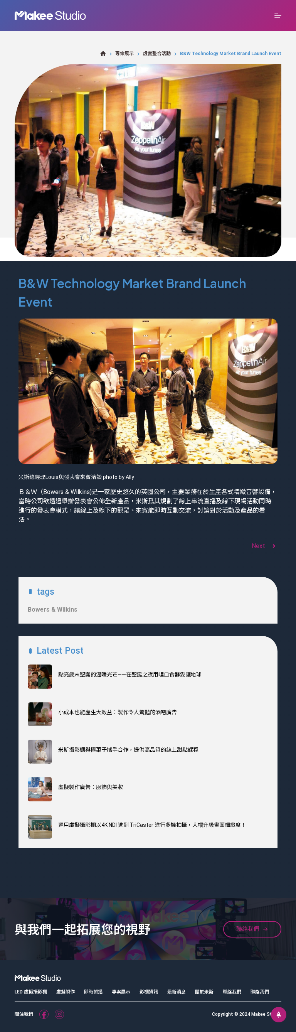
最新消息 (176, 992)
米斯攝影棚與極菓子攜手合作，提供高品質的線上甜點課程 (128, 750)
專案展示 (121, 992)
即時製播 (93, 992)
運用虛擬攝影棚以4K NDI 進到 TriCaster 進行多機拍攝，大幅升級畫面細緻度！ (152, 825)
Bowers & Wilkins (52, 609)
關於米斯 (204, 992)
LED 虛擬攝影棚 (31, 992)
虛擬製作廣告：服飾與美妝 (90, 787)
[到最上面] (278, 1014)
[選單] (277, 15)
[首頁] (103, 54)
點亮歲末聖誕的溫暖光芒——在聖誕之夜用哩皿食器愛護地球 (130, 674)
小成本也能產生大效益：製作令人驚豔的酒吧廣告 (117, 712)
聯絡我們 (232, 992)
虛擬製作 (65, 992)
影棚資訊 (149, 992)
